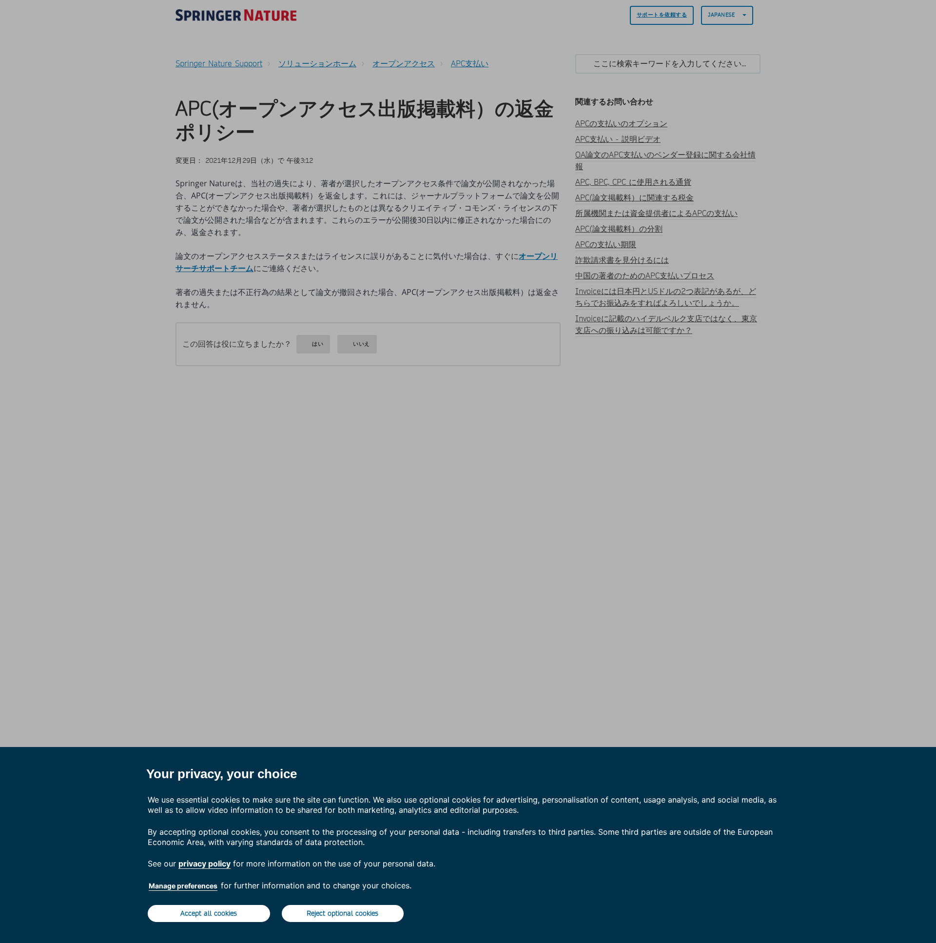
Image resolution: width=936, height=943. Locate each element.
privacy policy (204, 863)
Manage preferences (183, 886)
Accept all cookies (208, 913)
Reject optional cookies (342, 913)
